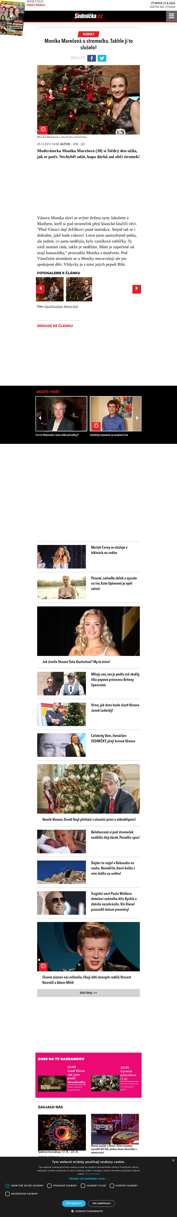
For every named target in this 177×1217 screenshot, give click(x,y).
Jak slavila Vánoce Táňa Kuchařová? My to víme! (76, 662)
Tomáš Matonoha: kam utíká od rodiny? (57, 435)
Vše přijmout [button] (74, 1203)
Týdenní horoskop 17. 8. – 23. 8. (58, 1152)
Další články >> (88, 993)
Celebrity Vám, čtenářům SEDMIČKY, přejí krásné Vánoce (113, 738)
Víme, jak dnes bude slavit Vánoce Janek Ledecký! (115, 708)
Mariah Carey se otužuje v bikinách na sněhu (109, 550)
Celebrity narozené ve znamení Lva (109, 435)
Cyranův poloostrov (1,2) (128, 1073)
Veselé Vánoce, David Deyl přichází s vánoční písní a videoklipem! (89, 820)
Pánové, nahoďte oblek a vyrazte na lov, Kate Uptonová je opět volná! (114, 583)
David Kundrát (53, 306)
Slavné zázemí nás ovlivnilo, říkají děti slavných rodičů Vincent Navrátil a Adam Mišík (86, 980)
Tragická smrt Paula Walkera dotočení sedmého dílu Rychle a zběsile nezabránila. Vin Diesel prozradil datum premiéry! (114, 902)
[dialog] (88, 1187)
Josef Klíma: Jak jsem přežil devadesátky (76, 1075)
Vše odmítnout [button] (101, 1203)
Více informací (92, 1173)
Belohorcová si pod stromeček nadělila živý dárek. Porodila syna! (115, 835)
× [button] (173, 1160)
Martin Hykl (71, 306)
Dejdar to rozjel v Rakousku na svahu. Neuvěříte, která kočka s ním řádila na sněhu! (113, 868)
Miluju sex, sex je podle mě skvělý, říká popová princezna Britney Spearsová (115, 680)
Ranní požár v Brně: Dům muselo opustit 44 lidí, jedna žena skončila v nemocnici (114, 1149)
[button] (88, 1178)
